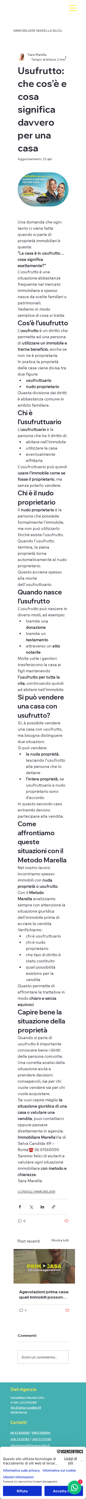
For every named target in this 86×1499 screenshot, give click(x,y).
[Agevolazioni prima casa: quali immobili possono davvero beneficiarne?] (44, 1266)
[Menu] (73, 8)
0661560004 (41, 1433)
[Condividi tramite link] (53, 1207)
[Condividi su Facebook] (20, 1207)
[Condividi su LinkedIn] (42, 1207)
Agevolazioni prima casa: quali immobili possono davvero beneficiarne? (44, 1294)
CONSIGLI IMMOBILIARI (36, 1192)
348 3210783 (19, 1439)
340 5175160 (41, 1439)
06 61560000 (19, 1433)
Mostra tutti (60, 1240)
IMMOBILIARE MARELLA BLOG (37, 31)
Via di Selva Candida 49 (26, 1408)
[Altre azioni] (66, 57)
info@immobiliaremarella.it (30, 1445)
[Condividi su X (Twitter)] (31, 1207)
